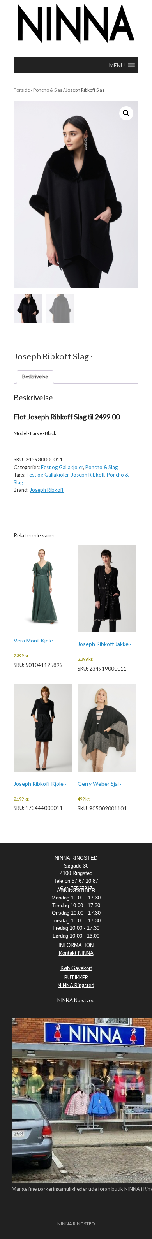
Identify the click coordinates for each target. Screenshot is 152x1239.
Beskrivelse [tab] (35, 376)
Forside (22, 90)
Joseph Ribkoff (87, 475)
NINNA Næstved (76, 1000)
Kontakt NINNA (76, 953)
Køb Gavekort (76, 968)
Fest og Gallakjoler (62, 467)
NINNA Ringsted (76, 985)
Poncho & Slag (47, 90)
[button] (126, 113)
